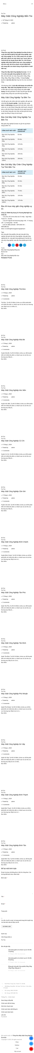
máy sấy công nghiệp (7, 240)
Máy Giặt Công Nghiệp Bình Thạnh (14, 795)
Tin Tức (3, 13)
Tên (2, 896)
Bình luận (4, 878)
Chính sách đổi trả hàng (8, 1003)
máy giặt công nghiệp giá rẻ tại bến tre (20, 238)
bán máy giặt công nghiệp (8, 234)
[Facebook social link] (16, 1)
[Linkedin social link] (20, 245)
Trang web (4, 911)
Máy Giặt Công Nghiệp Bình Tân (13, 845)
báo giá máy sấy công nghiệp (14, 236)
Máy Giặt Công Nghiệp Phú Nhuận (14, 694)
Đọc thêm (4, 308)
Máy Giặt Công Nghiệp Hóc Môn (13, 390)
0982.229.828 (11, 224)
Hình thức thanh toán (7, 1006)
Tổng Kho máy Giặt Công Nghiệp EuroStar (14, 52)
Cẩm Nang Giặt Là (6, 937)
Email (3, 904)
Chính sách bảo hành (7, 1012)
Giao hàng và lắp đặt (7, 1000)
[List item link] (17, 989)
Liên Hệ (3, 1015)
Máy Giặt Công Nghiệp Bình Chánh (14, 542)
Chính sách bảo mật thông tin (9, 1009)
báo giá (24, 111)
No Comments (21, 954)
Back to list (4, 251)
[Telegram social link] (24, 245)
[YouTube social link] (18, 1)
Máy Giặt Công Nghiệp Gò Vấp (13, 744)
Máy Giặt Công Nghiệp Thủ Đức (13, 289)
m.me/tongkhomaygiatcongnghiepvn (15, 228)
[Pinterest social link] (17, 245)
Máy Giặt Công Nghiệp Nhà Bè (13, 340)
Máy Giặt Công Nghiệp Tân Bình (13, 643)
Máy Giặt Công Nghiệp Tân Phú (13, 592)
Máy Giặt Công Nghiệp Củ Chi (12, 441)
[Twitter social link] (13, 245)
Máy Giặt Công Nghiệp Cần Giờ (13, 491)
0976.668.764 (20, 224)
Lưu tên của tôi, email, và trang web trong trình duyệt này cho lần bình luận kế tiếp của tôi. (17, 921)
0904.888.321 (5, 226)
